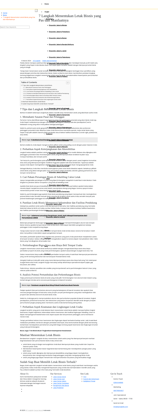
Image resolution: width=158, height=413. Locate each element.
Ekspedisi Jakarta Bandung (58, 185)
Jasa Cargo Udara (59, 381)
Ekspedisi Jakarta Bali (54, 204)
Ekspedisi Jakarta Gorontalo (59, 166)
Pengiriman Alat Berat (61, 386)
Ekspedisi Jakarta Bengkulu (59, 64)
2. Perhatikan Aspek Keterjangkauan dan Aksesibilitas (41, 89)
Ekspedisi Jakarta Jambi (57, 51)
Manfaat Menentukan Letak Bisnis (33, 102)
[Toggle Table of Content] (67, 82)
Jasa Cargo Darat (59, 377)
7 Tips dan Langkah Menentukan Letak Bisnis (37, 85)
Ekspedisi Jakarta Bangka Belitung (61, 44)
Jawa (48, 179)
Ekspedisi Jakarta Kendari (58, 153)
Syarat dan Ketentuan (91, 379)
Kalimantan (50, 89)
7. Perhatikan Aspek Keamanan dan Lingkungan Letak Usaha (43, 99)
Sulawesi (49, 134)
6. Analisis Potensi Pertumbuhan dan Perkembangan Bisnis (42, 97)
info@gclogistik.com (120, 407)
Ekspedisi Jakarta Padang (58, 76)
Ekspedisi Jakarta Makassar (59, 140)
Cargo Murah (38, 410)
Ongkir (47, 12)
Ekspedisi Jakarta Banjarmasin (60, 121)
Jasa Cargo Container (61, 383)
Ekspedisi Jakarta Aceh (57, 70)
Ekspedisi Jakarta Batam (58, 38)
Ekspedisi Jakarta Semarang (59, 191)
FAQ (84, 377)
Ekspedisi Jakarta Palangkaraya (60, 127)
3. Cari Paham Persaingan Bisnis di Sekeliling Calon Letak (42, 91)
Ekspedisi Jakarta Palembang (59, 57)
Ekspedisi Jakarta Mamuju (58, 172)
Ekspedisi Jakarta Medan (58, 25)
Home (47, 4)
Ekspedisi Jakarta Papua (55, 223)
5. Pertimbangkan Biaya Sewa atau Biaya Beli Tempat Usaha (43, 95)
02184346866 (118, 383)
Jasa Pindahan (58, 388)
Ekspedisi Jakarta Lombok (55, 217)
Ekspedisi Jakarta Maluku (55, 211)
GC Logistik (29, 410)
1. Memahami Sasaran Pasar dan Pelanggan (38, 87)
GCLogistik (36, 61)
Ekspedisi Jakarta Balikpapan (59, 102)
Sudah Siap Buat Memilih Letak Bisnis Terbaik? (38, 104)
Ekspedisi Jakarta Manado (58, 147)
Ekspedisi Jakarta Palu (57, 159)
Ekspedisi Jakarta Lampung (59, 83)
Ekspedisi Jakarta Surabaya (59, 198)
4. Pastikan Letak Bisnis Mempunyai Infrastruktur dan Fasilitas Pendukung (47, 93)
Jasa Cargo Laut (59, 379)
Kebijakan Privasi (89, 381)
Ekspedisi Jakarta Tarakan (58, 96)
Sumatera (49, 19)
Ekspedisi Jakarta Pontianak (59, 108)
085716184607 (118, 391)
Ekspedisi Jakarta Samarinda (59, 115)
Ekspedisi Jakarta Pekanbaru (59, 32)
